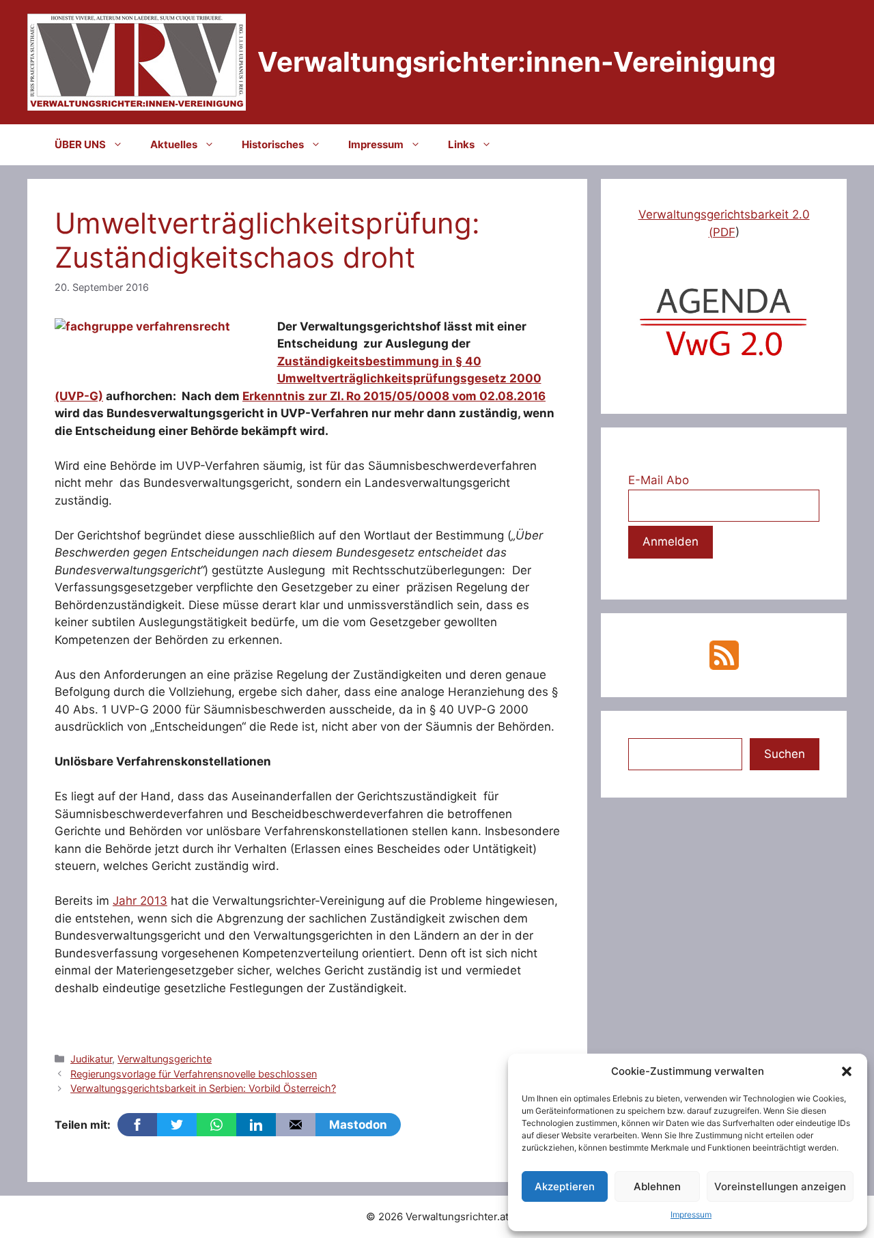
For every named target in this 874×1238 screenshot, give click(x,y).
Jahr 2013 (140, 901)
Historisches (273, 144)
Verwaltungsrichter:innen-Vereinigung (516, 62)
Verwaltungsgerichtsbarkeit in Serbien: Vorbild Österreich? (203, 1088)
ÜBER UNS (80, 144)
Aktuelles (173, 144)
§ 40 (468, 361)
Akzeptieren (565, 1186)
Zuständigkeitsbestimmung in (366, 361)
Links (461, 144)
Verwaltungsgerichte (164, 1059)
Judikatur (91, 1059)
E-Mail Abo (658, 480)
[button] (847, 1071)
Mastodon (358, 1124)
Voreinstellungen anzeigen (780, 1186)
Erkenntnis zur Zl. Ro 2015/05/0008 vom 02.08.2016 (394, 396)
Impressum (691, 1214)
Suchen (784, 754)
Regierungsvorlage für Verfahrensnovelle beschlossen (193, 1074)
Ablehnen (657, 1186)
